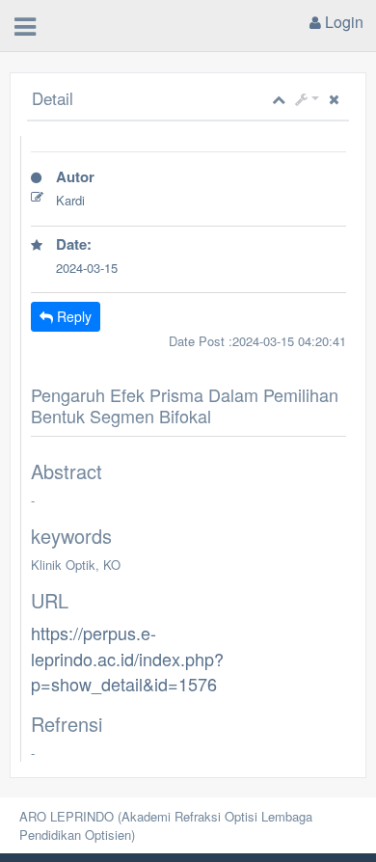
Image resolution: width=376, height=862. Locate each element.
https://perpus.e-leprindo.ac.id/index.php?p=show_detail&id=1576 (127, 658)
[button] (307, 99)
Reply (72, 316)
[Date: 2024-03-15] (188, 292)
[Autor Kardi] (188, 226)
